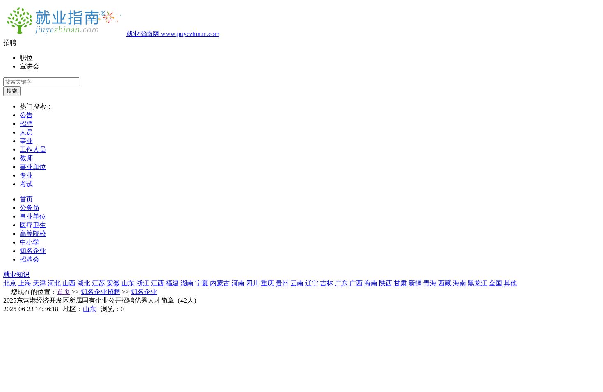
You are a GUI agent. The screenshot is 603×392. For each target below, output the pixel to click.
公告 (26, 115)
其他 (510, 283)
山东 (128, 283)
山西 (68, 283)
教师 (26, 158)
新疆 (415, 283)
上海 (24, 283)
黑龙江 (477, 283)
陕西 (385, 283)
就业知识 (16, 274)
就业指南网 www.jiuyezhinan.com (172, 33)
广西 (356, 283)
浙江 (142, 283)
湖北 (83, 283)
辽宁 (311, 283)
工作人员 (33, 149)
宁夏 (201, 283)
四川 (252, 283)
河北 (54, 283)
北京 (9, 283)
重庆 (267, 283)
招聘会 (29, 259)
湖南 (187, 283)
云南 (297, 283)
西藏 (444, 283)
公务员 (29, 207)
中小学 (29, 242)
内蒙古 (220, 283)
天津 (39, 283)
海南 (370, 283)
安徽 (113, 283)
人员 (26, 132)
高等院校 (33, 233)
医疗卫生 (33, 224)
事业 (26, 140)
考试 (26, 183)
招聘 (26, 123)
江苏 (98, 283)
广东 (341, 283)
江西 (157, 283)
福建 (172, 283)
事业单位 (33, 166)
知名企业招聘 (100, 291)
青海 (429, 283)
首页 (26, 199)
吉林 (326, 283)
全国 (495, 283)
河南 (237, 283)
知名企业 (33, 250)
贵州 (282, 283)
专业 (26, 175)
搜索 (12, 91)
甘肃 (400, 283)
